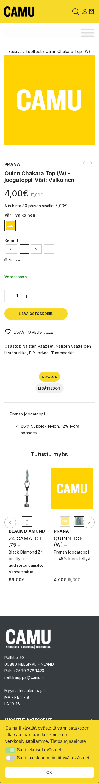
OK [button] (49, 772)
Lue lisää (72, 554)
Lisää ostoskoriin (36, 314)
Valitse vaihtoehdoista (28, 557)
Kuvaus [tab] (49, 376)
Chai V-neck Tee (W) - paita (91, 163)
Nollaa (14, 260)
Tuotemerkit (62, 352)
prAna (43, 352)
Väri (8, 215)
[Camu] (19, 11)
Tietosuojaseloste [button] (68, 741)
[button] (10, 750)
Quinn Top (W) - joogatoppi (84, 163)
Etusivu (15, 51)
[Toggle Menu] (87, 33)
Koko (9, 240)
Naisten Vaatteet (38, 346)
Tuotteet (34, 51)
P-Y (32, 352)
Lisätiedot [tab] (49, 388)
